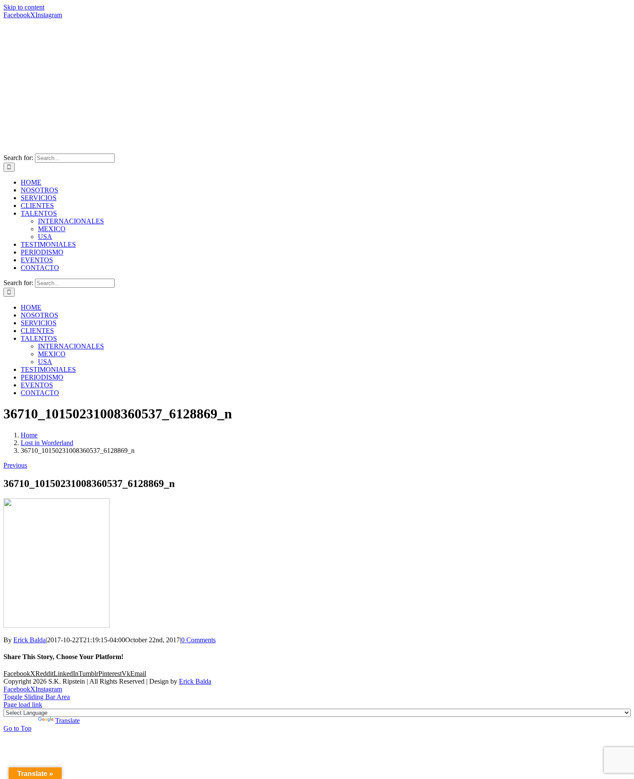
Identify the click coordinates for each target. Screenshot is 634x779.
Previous (15, 465)
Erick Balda (29, 640)
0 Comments (198, 640)
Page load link (22, 704)
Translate (67, 720)
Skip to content (23, 7)
